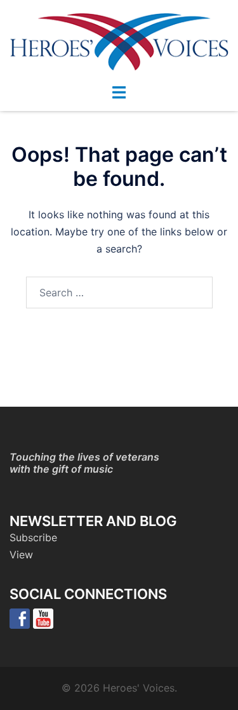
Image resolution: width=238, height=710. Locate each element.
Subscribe (33, 537)
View (21, 554)
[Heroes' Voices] (119, 40)
